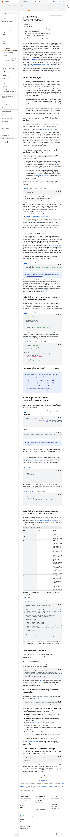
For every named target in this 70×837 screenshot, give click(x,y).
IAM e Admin (56, 224)
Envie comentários (56, 16)
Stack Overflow (54, 802)
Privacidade (31, 834)
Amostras (22, 803)
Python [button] (36, 188)
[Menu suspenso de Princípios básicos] (19, 9)
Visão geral (4, 9)
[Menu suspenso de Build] (31, 9)
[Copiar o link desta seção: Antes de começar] (42, 77)
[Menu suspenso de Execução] (40, 9)
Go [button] (41, 188)
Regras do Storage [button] (40, 467)
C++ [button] (41, 411)
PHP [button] (25, 597)
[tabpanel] (42, 192)
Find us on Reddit (39, 802)
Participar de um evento (40, 809)
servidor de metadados (43, 175)
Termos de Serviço (24, 834)
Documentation (7, 6)
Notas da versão (54, 806)
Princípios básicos (13, 9)
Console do (54, 245)
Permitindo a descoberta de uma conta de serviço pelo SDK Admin (42, 98)
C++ (58, 442)
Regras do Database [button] (28, 467)
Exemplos (53, 9)
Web (36, 59)
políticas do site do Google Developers (46, 786)
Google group (54, 804)
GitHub (21, 807)
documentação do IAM (34, 741)
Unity (56, 442)
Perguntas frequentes (55, 810)
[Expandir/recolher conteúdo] (31, 24)
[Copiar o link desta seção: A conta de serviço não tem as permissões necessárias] (34, 692)
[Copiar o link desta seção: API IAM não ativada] (40, 662)
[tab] (26, 188)
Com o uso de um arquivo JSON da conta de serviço (38, 89)
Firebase (24, 13)
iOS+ (29, 59)
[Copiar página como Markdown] (46, 20)
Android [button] (30, 411)
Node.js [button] (26, 188)
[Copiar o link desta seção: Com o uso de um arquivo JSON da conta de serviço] (30, 120)
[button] (8, 21)
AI (22, 9)
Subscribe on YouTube (40, 807)
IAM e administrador (34, 722)
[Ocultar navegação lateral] (16, 834)
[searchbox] (9, 13)
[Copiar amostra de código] (61, 191)
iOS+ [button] (25, 411)
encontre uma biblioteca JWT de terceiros (45, 520)
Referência (46, 9)
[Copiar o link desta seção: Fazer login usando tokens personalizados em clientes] (51, 400)
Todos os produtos (24, 828)
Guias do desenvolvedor (25, 798)
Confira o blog (38, 800)
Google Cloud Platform (25, 826)
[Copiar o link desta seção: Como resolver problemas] (50, 651)
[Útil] (59, 13)
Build (29, 9)
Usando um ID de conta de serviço (34, 107)
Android (33, 59)
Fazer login (65, 1)
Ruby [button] (29, 597)
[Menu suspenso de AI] (25, 9)
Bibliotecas (22, 805)
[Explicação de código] (56, 191)
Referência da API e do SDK (26, 800)
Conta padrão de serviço (36, 214)
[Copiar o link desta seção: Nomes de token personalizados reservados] (24, 370)
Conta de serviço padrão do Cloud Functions (36, 216)
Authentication (18, 6)
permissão (28, 290)
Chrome (22, 821)
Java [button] (31, 188)
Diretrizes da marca (55, 808)
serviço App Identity (55, 163)
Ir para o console (57, 1)
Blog (50, 1)
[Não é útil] (61, 13)
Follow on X (37, 804)
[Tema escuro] (58, 191)
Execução (37, 9)
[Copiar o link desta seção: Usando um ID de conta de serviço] (52, 233)
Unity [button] (36, 411)
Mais (15, 1)
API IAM (41, 680)
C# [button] (45, 188)
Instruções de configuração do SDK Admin (46, 129)
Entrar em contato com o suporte (56, 799)
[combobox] (26, 1)
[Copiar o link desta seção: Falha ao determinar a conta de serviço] (56, 749)
